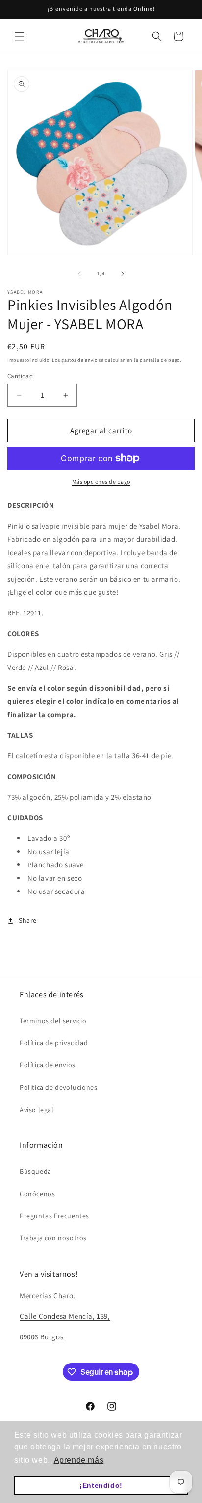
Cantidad (20, 376)
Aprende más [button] (79, 1460)
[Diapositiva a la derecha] (122, 273)
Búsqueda (35, 1171)
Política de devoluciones (58, 1087)
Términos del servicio (53, 1020)
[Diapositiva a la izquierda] (79, 273)
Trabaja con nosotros (53, 1237)
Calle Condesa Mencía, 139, (65, 1316)
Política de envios (48, 1064)
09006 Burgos (41, 1336)
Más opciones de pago (101, 481)
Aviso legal (37, 1109)
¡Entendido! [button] (101, 1485)
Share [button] (28, 920)
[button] (19, 36)
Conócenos (37, 1193)
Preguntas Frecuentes (54, 1215)
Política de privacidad (54, 1042)
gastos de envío (79, 360)
